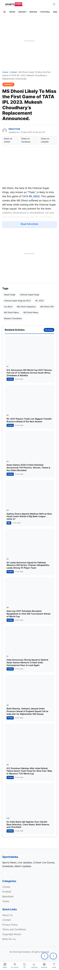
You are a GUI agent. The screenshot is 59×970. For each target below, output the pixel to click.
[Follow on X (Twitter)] (5, 873)
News (12, 12)
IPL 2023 (34, 196)
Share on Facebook (25, 140)
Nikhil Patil (14, 128)
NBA (55, 12)
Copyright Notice (11, 934)
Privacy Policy (10, 924)
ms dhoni (8, 306)
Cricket (22, 12)
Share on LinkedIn (45, 140)
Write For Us (9, 939)
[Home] (4, 12)
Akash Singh (9, 294)
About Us (7, 915)
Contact (6, 919)
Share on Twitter (8, 140)
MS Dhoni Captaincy (26, 306)
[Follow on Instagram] (12, 873)
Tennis (5, 901)
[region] (29, 41)
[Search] (54, 4)
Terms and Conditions (14, 929)
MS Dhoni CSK (47, 306)
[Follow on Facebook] (20, 873)
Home (5, 72)
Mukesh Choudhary (13, 318)
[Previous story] (44, 956)
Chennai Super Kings (29, 294)
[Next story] (53, 956)
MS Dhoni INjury (11, 312)
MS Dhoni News (30, 312)
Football (45, 12)
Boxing (33, 12)
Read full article (29, 224)
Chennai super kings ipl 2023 (17, 300)
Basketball (7, 896)
